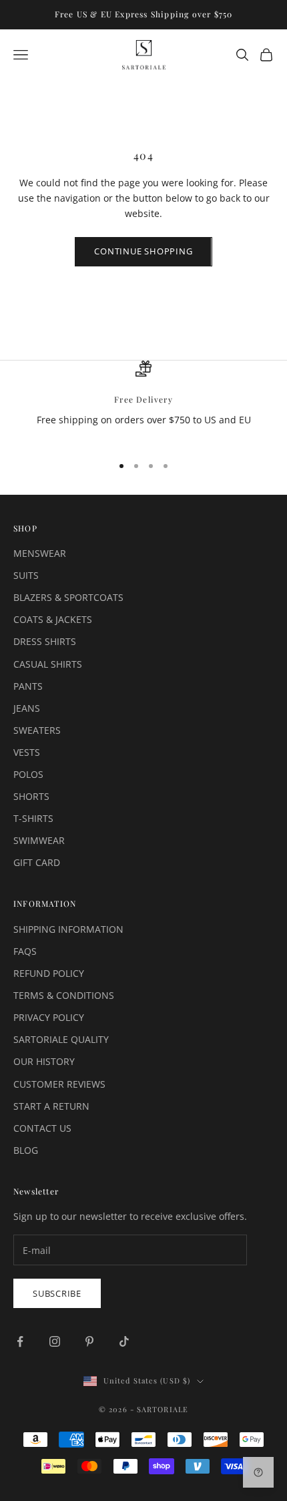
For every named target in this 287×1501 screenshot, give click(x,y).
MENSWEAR (39, 553)
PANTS (28, 686)
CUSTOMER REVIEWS (59, 1084)
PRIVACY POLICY (48, 1017)
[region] (143, 402)
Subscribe (57, 1293)
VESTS (26, 752)
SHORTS (31, 796)
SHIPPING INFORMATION (68, 929)
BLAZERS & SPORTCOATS (68, 597)
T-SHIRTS (33, 818)
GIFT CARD (36, 862)
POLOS (28, 774)
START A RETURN (51, 1106)
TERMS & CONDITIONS (63, 995)
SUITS (26, 575)
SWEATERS (37, 730)
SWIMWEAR (39, 840)
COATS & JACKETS (52, 619)
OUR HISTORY (44, 1061)
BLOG (25, 1150)
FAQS (25, 951)
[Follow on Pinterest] (89, 1341)
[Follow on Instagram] (54, 1341)
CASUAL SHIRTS (47, 664)
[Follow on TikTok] (124, 1341)
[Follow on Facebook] (20, 1341)
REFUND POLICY (48, 973)
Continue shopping (143, 251)
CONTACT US (42, 1128)
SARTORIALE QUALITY (61, 1039)
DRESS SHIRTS (44, 641)
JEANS (26, 708)
